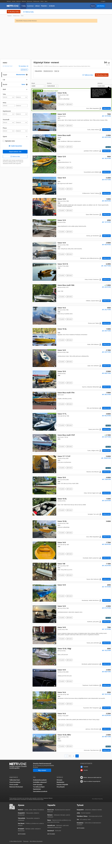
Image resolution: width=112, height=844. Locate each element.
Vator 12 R (72, 164)
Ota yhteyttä (61, 787)
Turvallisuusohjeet (39, 787)
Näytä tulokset (15, 152)
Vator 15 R (72, 186)
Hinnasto (59, 780)
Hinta (4, 102)
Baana (46, 1)
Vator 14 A (72, 316)
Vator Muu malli (72, 143)
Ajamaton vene (10, 141)
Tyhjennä (25, 69)
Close (110, 89)
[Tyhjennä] (27, 74)
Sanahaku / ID (24, 66)
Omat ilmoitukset (14, 782)
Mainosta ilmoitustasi (16, 787)
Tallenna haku (29, 12)
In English (103, 1)
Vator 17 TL (72, 422)
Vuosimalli (6, 119)
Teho (4, 94)
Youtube (86, 770)
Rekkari (42, 1)
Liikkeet (37, 6)
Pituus (5, 128)
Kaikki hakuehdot (16, 146)
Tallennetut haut (14, 780)
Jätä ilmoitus (100, 6)
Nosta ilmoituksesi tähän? (51, 91)
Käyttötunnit (7, 111)
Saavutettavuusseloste (40, 791)
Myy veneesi (42, 770)
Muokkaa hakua (15, 12)
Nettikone (24, 1)
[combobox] (15, 84)
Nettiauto (9, 1)
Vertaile (70, 104)
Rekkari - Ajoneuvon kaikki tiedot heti (92, 777)
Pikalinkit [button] (44, 6)
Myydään (9, 15)
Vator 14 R (72, 122)
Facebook (86, 766)
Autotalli (13, 1)
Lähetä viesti (106, 108)
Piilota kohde (34, 115)
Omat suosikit (13, 784)
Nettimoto (18, 1)
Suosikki (62, 104)
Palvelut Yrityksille (62, 784)
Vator (72, 571)
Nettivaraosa (29, 1)
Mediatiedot (60, 782)
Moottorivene (16, 15)
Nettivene (13, 6)
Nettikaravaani (36, 1)
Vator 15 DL (72, 100)
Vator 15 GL (72, 337)
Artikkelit (52, 6)
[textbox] (14, 84)
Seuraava (77, 755)
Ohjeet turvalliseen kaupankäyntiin (92, 781)
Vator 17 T (72, 464)
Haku (24, 6)
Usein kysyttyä (37, 784)
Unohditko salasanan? (40, 782)
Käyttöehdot (37, 789)
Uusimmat (30, 6)
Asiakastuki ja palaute (40, 780)
